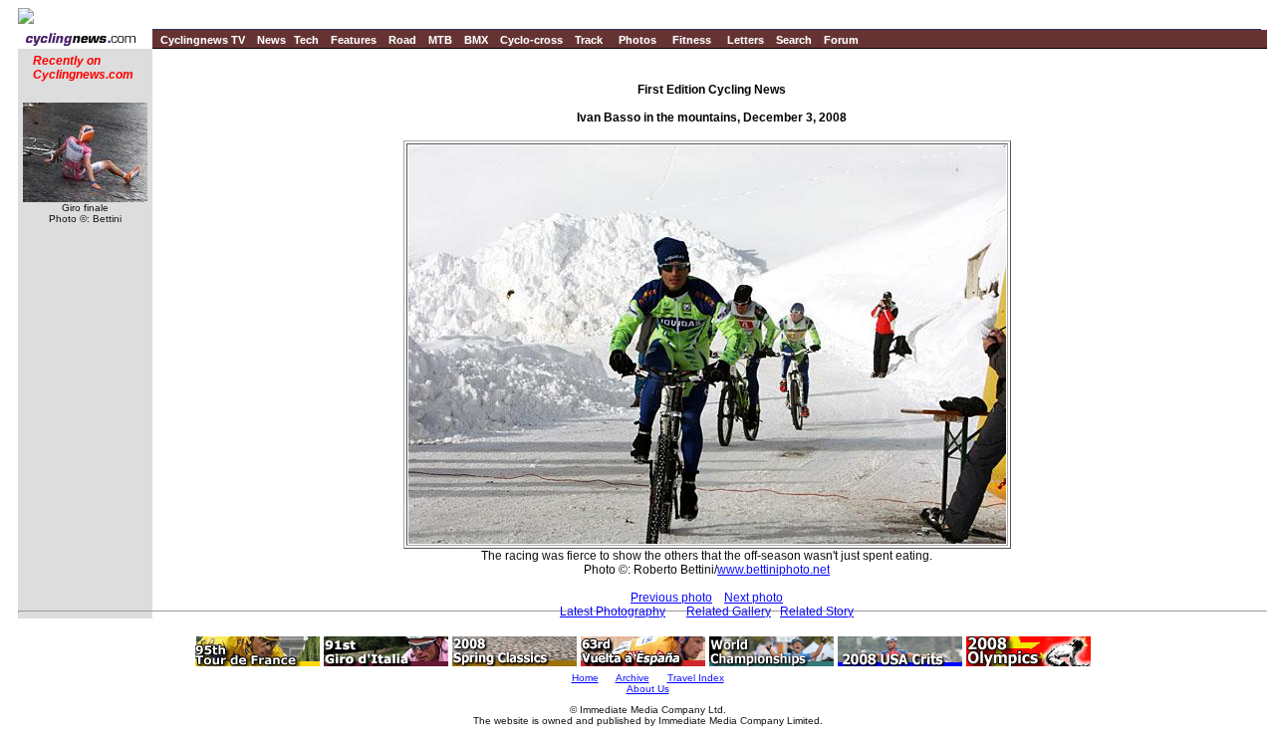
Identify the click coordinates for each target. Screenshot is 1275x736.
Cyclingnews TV (202, 40)
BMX (476, 40)
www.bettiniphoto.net (773, 570)
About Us (648, 688)
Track (589, 40)
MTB (440, 40)
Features (354, 40)
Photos (637, 40)
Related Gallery (728, 611)
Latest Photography (612, 611)
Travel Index (695, 677)
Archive (632, 677)
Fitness (691, 40)
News (271, 40)
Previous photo (671, 598)
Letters (745, 40)
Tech (306, 40)
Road (402, 40)
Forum (841, 40)
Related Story (817, 611)
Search (794, 40)
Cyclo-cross (531, 40)
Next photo (753, 598)
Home (585, 677)
